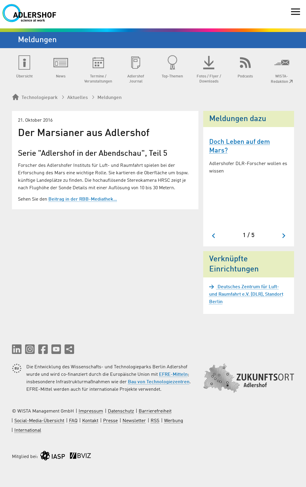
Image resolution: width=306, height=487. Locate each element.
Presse (110, 421)
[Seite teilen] (69, 349)
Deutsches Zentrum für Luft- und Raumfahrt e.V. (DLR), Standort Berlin (246, 294)
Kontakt (90, 421)
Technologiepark (40, 97)
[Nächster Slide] (283, 235)
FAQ (73, 421)
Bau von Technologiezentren (158, 382)
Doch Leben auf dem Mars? (239, 146)
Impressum (91, 411)
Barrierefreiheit (155, 411)
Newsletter (134, 421)
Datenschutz (121, 411)
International (27, 430)
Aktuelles (77, 97)
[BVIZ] (80, 457)
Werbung (173, 421)
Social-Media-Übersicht (39, 421)
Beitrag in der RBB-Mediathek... (82, 199)
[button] (16, 349)
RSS (155, 421)
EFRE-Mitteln (173, 374)
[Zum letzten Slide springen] (213, 235)
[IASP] (52, 457)
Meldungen (109, 97)
